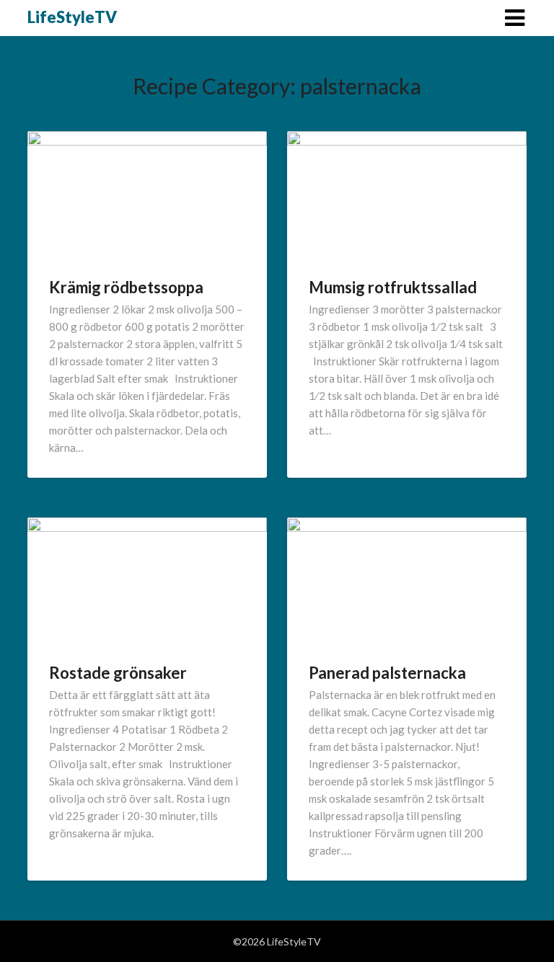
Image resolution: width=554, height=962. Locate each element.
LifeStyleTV (72, 17)
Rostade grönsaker (118, 672)
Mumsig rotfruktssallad (393, 287)
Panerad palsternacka (387, 672)
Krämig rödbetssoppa (126, 287)
